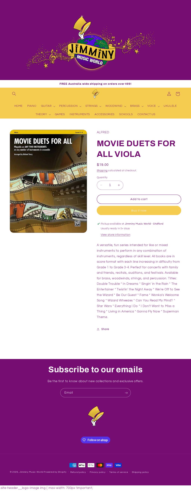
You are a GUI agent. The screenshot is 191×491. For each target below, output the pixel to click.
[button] (14, 94)
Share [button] (105, 329)
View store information (115, 234)
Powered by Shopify (55, 472)
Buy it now (139, 210)
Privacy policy (97, 472)
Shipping (102, 170)
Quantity (102, 177)
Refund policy (78, 472)
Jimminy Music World (31, 472)
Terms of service (118, 472)
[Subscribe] (126, 392)
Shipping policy (140, 472)
